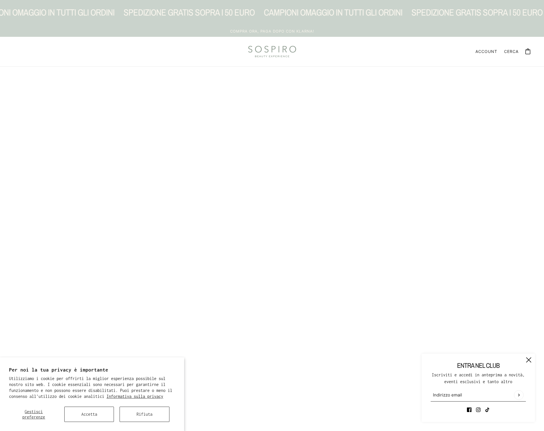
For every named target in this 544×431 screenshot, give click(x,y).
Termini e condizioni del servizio (272, 368)
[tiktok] (487, 409)
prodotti (271, 149)
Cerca (511, 51)
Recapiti (244, 375)
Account (486, 51)
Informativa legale (255, 382)
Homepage (256, 142)
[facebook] (469, 409)
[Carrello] (527, 51)
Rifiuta (144, 414)
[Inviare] (519, 395)
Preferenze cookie (254, 389)
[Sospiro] (272, 51)
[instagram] (478, 409)
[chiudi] (529, 360)
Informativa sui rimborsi (262, 355)
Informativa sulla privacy (135, 396)
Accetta (89, 414)
